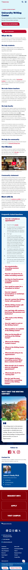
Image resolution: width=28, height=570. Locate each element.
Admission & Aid (5, 548)
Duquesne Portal (17, 552)
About (3, 557)
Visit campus (14, 515)
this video (16, 152)
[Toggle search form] (22, 2)
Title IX (15, 550)
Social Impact (4, 555)
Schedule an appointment (10, 24)
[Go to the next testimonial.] (26, 419)
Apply (14, 505)
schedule (16, 224)
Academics (4, 546)
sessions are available (16, 199)
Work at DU (16, 546)
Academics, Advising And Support (9, 9)
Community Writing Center (14, 143)
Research (4, 552)
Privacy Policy (15, 568)
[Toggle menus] (25, 2)
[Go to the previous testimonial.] (1, 419)
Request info (14, 495)
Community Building (18, 548)
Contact (16, 555)
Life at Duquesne (5, 550)
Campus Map (17, 557)
